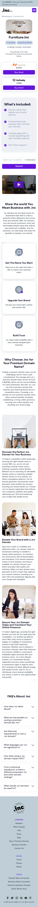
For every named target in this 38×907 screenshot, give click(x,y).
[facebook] (7, 897)
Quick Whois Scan (19, 889)
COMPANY (19, 820)
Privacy (19, 863)
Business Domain (19, 845)
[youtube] (25, 897)
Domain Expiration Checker (19, 885)
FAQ (19, 830)
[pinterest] (30, 897)
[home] (7, 10)
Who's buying (19, 827)
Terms (19, 860)
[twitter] (12, 897)
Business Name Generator (19, 882)
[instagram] (16, 897)
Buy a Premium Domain (19, 841)
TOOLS (19, 875)
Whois (19, 867)
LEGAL (19, 856)
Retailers (19, 823)
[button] (34, 10)
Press (19, 834)
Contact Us (19, 848)
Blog (19, 838)
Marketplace (7, 16)
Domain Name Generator (19, 878)
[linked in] (21, 897)
